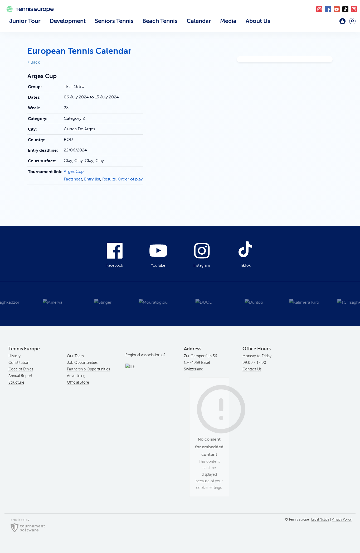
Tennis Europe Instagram (354, 9)
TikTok (345, 9)
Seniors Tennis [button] (114, 21)
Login (342, 21)
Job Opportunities (82, 363)
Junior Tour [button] (25, 21)
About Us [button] (258, 21)
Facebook (328, 9)
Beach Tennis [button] (159, 21)
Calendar (199, 21)
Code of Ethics (20, 369)
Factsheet (73, 179)
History (14, 356)
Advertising (76, 376)
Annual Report (20, 376)
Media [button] (228, 21)
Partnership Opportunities (88, 369)
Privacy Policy (342, 519)
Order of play (130, 179)
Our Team (75, 356)
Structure (16, 382)
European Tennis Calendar (79, 51)
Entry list (92, 179)
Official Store (78, 382)
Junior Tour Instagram (319, 9)
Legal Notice (320, 519)
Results (109, 179)
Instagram (201, 266)
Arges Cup (74, 171)
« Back (33, 62)
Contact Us (251, 369)
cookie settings (209, 488)
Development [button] (68, 21)
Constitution (18, 363)
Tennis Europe (27, 16)
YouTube (337, 9)
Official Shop (330, 23)
